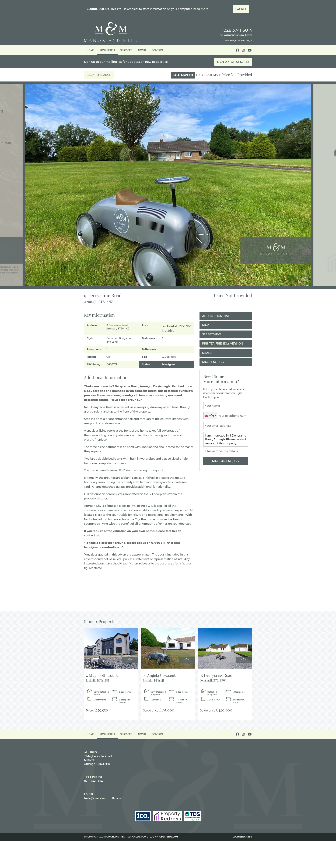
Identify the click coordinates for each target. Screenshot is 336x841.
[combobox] (210, 415)
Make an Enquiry (225, 461)
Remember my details (222, 451)
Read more (200, 9)
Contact (157, 50)
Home (90, 50)
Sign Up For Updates (233, 61)
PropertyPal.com (167, 836)
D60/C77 (111, 364)
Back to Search (99, 75)
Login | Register (242, 836)
